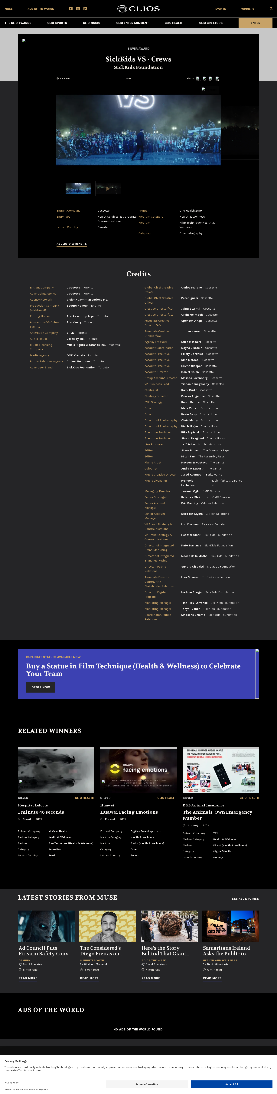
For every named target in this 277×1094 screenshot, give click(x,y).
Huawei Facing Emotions (129, 812)
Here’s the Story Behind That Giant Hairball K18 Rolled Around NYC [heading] (165, 951)
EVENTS (220, 9)
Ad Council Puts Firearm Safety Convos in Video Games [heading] (46, 951)
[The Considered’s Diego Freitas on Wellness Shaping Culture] (107, 926)
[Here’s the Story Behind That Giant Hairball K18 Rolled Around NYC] (169, 926)
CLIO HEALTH (174, 23)
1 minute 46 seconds (41, 812)
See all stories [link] (245, 898)
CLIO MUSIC (91, 23)
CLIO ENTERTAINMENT (132, 23)
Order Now (40, 687)
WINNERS (247, 9)
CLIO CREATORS (211, 23)
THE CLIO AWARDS (18, 23)
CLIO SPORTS (57, 23)
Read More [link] (28, 978)
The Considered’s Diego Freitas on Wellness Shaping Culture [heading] (102, 951)
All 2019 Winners (72, 243)
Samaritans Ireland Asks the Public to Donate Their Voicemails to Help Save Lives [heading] (226, 951)
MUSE (8, 9)
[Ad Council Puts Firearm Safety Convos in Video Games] (46, 926)
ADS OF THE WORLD (41, 9)
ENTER (255, 23)
